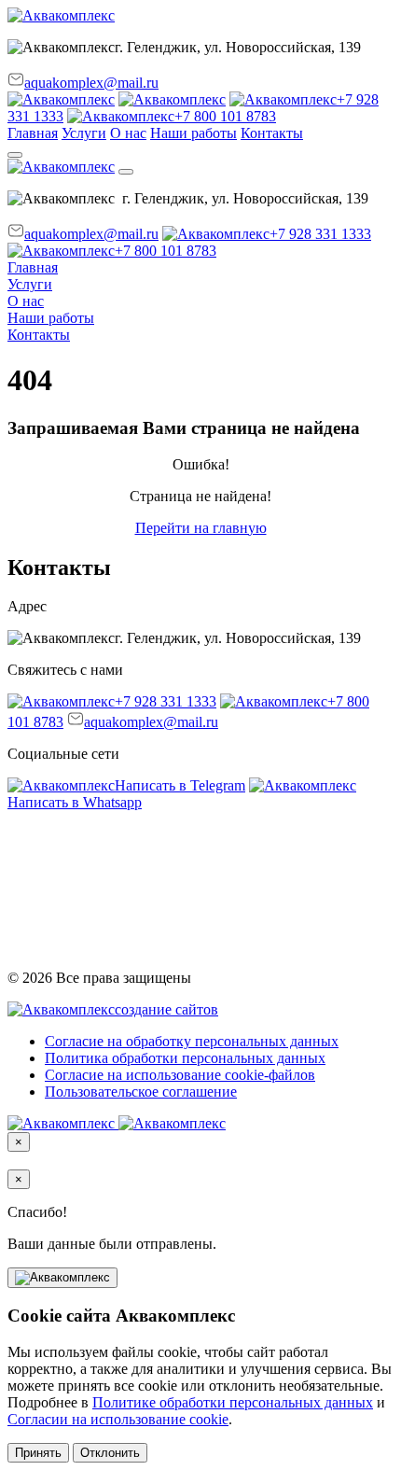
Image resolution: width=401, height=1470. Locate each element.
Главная (32, 133)
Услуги (84, 133)
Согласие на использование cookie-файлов (180, 1075)
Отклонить (110, 1453)
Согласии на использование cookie (117, 1419)
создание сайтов (166, 1009)
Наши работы (193, 133)
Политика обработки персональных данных (185, 1058)
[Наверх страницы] (62, 1277)
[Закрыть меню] (125, 172)
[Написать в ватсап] (61, 99)
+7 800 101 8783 (225, 116)
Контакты (272, 133)
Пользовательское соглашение (141, 1091)
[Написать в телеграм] (172, 99)
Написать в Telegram (180, 785)
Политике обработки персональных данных (232, 1402)
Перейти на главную (201, 528)
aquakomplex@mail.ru (91, 83)
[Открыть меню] (14, 155)
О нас (128, 133)
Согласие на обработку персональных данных (192, 1041)
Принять (38, 1453)
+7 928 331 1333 (320, 234)
